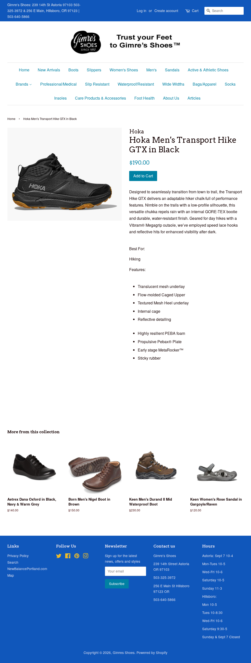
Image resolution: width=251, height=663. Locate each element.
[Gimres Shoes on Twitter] (59, 556)
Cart (195, 10)
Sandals (172, 70)
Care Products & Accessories (100, 98)
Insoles (60, 98)
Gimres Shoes (124, 652)
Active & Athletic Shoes (208, 70)
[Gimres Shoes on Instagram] (85, 556)
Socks (230, 84)
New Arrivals (49, 70)
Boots (73, 70)
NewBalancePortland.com (27, 568)
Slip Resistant (97, 84)
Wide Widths (173, 84)
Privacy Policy (18, 555)
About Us (171, 98)
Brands (22, 84)
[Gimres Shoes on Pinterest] (76, 556)
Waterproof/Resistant (136, 84)
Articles (194, 98)
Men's (151, 70)
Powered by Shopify (152, 652)
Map (10, 575)
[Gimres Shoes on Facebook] (68, 556)
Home (24, 70)
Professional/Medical (58, 84)
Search (12, 562)
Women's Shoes (124, 70)
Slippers (94, 70)
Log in (141, 10)
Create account (166, 10)
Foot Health (144, 98)
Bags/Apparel (204, 84)
